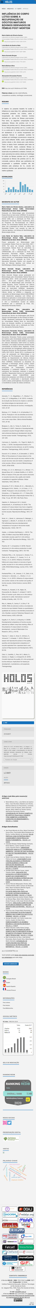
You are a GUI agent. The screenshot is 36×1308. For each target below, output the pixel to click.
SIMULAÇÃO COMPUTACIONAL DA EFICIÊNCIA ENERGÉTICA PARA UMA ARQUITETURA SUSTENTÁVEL (19, 904)
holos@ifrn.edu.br (20, 1291)
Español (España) (10, 986)
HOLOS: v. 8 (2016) (21, 946)
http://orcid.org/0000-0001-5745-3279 (15, 72)
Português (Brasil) (11, 978)
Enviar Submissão (10, 964)
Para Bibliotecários (8, 1008)
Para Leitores (6, 1002)
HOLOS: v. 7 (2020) (12, 821)
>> (17, 950)
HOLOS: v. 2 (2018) (27, 935)
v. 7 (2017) (18, 8)
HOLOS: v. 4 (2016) (19, 916)
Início (4, 8)
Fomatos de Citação (11, 759)
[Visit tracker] (3, 1152)
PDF (6, 723)
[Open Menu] (2, 2)
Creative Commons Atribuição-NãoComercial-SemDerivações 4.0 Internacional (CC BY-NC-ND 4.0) (18, 1295)
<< (3, 950)
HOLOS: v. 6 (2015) (12, 868)
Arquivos (10, 8)
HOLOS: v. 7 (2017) (12, 926)
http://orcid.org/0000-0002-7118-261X (15, 62)
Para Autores (6, 1005)
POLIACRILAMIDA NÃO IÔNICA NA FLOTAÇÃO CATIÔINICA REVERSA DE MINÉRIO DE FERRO (17, 893)
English (8, 982)
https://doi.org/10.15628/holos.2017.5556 (16, 88)
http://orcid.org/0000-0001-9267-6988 (15, 51)
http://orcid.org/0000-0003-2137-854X (15, 82)
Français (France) (11, 990)
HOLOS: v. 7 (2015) (25, 895)
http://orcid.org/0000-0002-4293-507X (15, 41)
